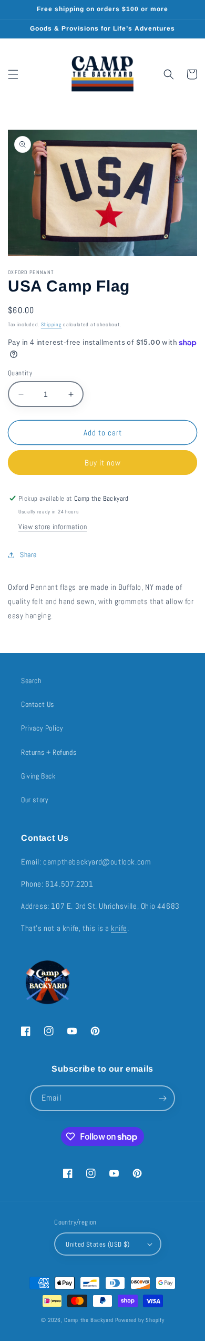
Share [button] (28, 554)
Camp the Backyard (89, 1320)
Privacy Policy (42, 728)
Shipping (51, 324)
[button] (13, 74)
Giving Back (38, 776)
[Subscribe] (162, 1098)
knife (119, 928)
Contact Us (37, 704)
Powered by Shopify (140, 1320)
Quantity (20, 372)
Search (31, 680)
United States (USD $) (97, 1244)
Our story (34, 799)
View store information (52, 526)
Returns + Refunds (48, 752)
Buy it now (103, 463)
